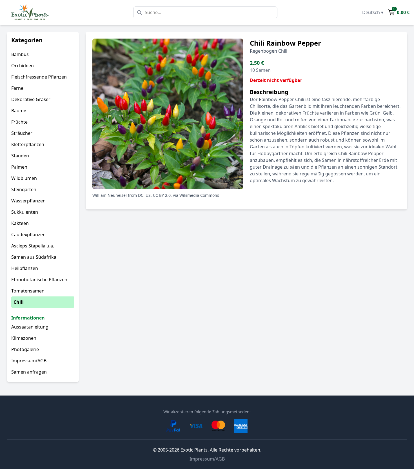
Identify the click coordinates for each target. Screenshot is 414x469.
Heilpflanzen (24, 268)
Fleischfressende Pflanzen (39, 77)
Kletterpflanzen (27, 144)
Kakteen (20, 223)
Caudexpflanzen (28, 234)
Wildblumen (24, 178)
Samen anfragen (29, 372)
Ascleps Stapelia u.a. (32, 246)
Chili (19, 302)
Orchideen (22, 65)
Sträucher (21, 133)
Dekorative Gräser (30, 99)
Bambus (20, 54)
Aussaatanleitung (29, 327)
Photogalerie (25, 349)
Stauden (20, 156)
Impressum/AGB (28, 361)
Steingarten (23, 189)
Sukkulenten (24, 212)
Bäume (18, 111)
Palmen (19, 167)
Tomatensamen (27, 291)
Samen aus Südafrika (33, 257)
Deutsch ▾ (372, 12)
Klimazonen (23, 338)
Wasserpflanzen (28, 201)
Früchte (19, 122)
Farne (17, 88)
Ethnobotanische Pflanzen (39, 279)
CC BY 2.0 (162, 195)
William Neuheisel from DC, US (121, 195)
